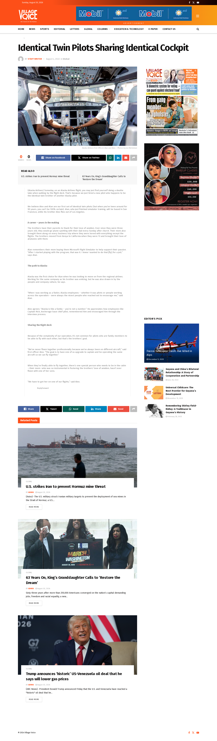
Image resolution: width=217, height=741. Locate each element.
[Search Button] (198, 29)
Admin (31, 492)
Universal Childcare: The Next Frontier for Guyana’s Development (181, 391)
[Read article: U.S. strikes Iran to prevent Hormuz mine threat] (77, 458)
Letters (74, 29)
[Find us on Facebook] (189, 2)
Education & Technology (129, 29)
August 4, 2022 (53, 59)
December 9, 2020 (156, 359)
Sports (44, 29)
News (32, 29)
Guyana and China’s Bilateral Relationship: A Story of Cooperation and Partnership (182, 372)
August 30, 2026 (43, 492)
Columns (102, 29)
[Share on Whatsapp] (110, 158)
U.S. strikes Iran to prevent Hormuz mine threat (45, 176)
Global (88, 29)
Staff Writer (35, 59)
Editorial (59, 29)
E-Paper (153, 29)
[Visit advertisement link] (171, 102)
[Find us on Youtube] (198, 2)
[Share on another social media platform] (133, 158)
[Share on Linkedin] (118, 158)
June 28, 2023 (172, 380)
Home (21, 29)
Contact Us (169, 29)
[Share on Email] (125, 158)
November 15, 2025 (175, 398)
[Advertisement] (171, 447)
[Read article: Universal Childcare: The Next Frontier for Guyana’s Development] (153, 393)
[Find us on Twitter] (193, 2)
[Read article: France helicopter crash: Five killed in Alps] (171, 343)
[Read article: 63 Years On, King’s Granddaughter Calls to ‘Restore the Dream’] (77, 548)
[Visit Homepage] (28, 16)
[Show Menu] (197, 16)
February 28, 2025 (174, 417)
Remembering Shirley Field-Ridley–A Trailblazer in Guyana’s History (181, 409)
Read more (35, 506)
